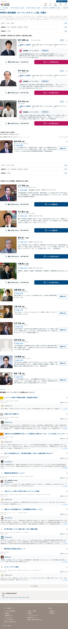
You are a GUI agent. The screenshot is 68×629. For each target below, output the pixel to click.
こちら (29, 137)
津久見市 (15, 597)
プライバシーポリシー (33, 615)
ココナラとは (8, 617)
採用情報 (52, 613)
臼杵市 (11, 597)
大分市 (25, 216)
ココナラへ (4, 1)
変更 (66, 23)
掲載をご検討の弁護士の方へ (35, 619)
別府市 (25, 190)
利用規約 (30, 613)
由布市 (23, 597)
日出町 (27, 597)
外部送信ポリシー (32, 617)
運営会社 (52, 611)
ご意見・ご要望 (32, 611)
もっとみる (34, 586)
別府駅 (32, 190)
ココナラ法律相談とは (10, 611)
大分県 (17, 145)
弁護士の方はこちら (61, 1)
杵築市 (21, 44)
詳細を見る (63, 148)
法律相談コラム (9, 615)
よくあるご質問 (9, 619)
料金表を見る (45, 50)
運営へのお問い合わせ (10, 621)
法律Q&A (7, 613)
